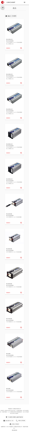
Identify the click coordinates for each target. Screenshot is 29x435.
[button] (2, 2)
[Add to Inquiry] (21, 48)
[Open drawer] (24, 2)
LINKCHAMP (11, 2)
